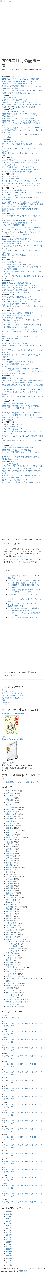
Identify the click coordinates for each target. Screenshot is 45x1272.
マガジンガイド (12, 983)
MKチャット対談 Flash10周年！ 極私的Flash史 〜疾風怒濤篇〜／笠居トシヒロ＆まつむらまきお (22, 91)
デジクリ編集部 (12, 992)
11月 (8, 1025)
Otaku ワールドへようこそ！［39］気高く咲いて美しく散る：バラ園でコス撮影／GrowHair (22, 302)
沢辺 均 (9, 895)
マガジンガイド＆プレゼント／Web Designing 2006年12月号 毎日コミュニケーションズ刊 (22, 325)
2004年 (9, 1251)
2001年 (9, 1258)
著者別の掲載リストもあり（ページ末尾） (19, 559)
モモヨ (8, 798)
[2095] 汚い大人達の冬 (10, 426)
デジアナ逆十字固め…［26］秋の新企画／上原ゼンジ (21, 104)
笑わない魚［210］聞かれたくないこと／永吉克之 (20, 287)
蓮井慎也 (9, 886)
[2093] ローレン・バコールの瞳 (13, 378)
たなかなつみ (16, 951)
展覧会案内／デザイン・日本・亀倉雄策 (16, 450)
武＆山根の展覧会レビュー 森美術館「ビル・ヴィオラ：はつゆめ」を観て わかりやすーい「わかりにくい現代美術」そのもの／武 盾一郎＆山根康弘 (22, 169)
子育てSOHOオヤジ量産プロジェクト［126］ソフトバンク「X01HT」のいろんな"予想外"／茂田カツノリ (22, 179)
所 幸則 (9, 865)
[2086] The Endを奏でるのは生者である (16, 239)
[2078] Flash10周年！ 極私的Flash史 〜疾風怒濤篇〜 (21, 79)
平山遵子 (9, 913)
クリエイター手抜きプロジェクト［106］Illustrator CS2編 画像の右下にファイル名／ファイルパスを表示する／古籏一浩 (22, 129)
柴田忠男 (9, 962)
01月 (3, 1017)
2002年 (9, 1256)
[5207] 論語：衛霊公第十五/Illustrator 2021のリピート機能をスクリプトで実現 (24, 590)
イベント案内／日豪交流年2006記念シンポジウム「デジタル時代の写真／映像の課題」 (22, 316)
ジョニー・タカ (12, 897)
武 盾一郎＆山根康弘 (13, 837)
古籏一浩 (9, 795)
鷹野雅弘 (9, 828)
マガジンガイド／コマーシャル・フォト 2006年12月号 (22, 299)
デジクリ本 (10, 1004)
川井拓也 (9, 883)
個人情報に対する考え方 (11, 697)
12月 (12, 1025)
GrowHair (9, 825)
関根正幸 (9, 937)
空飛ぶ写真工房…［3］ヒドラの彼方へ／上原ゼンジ (21, 475)
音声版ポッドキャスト (14, 999)
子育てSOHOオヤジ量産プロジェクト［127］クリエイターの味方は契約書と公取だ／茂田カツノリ (22, 291)
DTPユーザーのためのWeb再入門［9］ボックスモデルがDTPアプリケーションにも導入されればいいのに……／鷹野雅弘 (22, 391)
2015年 (9, 1225)
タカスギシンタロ (17, 941)
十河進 (8, 823)
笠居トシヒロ (11, 809)
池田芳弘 (9, 953)
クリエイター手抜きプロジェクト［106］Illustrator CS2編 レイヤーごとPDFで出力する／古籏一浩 (22, 228)
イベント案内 (11, 969)
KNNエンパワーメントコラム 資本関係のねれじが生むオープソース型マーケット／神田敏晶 (22, 233)
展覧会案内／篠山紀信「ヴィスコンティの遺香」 (19, 114)
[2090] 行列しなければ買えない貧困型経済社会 (19, 313)
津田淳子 (9, 862)
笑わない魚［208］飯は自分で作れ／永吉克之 (18, 107)
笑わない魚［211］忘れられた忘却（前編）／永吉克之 (22, 482)
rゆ (7, 805)
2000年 (9, 1260)
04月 (17, 1017)
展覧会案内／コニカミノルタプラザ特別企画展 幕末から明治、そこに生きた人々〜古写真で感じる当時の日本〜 (22, 122)
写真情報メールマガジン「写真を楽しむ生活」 (23, 782)
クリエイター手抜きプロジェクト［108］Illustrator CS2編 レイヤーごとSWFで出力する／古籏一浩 (22, 413)
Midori (8, 846)
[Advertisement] (22, 30)
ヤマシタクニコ (12, 830)
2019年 (9, 1216)
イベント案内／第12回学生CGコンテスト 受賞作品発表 (22, 466)
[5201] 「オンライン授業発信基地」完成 (23, 617)
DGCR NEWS (11, 791)
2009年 (9, 1239)
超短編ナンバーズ (12, 939)
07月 (31, 1023)
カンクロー (10, 927)
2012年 (9, 1232)
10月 (3, 1025)
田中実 (8, 960)
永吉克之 (9, 816)
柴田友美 (14, 944)
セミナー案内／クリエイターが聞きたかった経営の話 (21, 202)
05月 (22, 1023)
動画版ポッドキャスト (14, 1001)
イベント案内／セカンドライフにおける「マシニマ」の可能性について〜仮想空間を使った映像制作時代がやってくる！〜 (22, 470)
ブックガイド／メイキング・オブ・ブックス (22, 978)
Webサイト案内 (12, 985)
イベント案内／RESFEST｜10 (13, 225)
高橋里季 (9, 849)
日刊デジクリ (11, 1006)
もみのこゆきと (12, 876)
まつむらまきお (12, 807)
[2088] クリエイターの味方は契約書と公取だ (18, 283)
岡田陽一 (9, 869)
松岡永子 (14, 946)
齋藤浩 (8, 853)
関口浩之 (9, 918)
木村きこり (10, 955)
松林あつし (10, 855)
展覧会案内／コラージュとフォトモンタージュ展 (19, 116)
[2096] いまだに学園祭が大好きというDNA (17, 447)
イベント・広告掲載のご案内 (12, 695)
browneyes (10, 902)
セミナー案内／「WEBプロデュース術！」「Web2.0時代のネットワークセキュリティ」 (22, 193)
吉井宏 (8, 811)
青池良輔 (9, 842)
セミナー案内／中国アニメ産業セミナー (16, 264)
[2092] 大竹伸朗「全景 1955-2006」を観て (17, 361)
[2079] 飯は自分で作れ (10, 97)
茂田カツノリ (11, 818)
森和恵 (8, 890)
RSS (3, 700)
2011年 (9, 1235)
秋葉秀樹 (9, 888)
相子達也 (9, 858)
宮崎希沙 (9, 909)
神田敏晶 (9, 793)
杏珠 (8, 874)
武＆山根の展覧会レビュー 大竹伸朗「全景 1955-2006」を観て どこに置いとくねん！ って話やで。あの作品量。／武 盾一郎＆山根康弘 (22, 370)
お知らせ (14, 995)
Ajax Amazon (10, 675)
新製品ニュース (12, 976)
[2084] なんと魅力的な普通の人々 (14, 190)
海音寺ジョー (16, 948)
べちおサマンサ (12, 867)
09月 (40, 1023)
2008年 (9, 1242)
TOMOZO (10, 932)
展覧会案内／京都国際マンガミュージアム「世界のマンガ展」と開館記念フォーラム (22, 242)
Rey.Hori (9, 872)
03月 (12, 1017)
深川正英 (9, 839)
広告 (12, 997)
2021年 (9, 1212)
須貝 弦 (9, 844)
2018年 (9, 1219)
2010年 (9, 1237)
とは (12, 693)
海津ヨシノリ (11, 814)
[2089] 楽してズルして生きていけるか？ (16, 297)
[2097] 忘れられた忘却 (10, 463)
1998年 (9, 1265)
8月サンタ (10, 835)
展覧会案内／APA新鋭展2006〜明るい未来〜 (18, 118)
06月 (26, 1023)
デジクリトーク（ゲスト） (16, 967)
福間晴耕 (9, 920)
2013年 (9, 1230)
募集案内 (9, 988)
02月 (8, 1017)
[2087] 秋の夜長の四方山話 (11, 262)
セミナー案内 (11, 974)
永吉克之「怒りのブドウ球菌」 (13, 739)
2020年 (9, 1214)
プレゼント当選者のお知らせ (12, 424)
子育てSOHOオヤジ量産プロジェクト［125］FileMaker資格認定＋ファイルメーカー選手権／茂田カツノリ (22, 101)
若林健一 (9, 916)
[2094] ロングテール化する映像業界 (15, 403)
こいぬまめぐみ (12, 930)
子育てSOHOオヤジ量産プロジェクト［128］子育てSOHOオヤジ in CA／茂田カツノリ (21, 478)
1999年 (9, 1263)
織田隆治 (9, 911)
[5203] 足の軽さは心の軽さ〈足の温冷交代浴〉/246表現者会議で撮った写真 (23, 609)
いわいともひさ (12, 923)
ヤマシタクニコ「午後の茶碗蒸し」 (15, 713)
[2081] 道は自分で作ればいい (12, 141)
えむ (8, 881)
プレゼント (10, 990)
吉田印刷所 (23, 1271)
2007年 (9, 1244)
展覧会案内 (10, 971)
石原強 (8, 802)
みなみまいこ (11, 957)
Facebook (5, 702)
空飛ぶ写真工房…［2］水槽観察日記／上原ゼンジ (20, 285)
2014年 (9, 1228)
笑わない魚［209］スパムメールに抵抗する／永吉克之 (22, 183)
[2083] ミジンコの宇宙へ (11, 176)
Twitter (4, 704)
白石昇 (8, 832)
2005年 (9, 1249)
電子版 (4, 737)
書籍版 (4, 763)
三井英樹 (9, 800)
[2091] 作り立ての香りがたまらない (15, 343)
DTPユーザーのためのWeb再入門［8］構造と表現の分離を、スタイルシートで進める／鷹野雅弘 (22, 205)
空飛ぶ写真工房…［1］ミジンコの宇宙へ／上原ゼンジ (21, 185)
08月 (36, 1023)
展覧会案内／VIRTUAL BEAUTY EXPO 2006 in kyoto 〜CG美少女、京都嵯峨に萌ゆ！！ (19, 82)
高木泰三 (9, 879)
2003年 (9, 1253)
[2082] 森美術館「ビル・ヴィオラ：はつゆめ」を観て (21, 160)
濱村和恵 (9, 964)
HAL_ (8, 851)
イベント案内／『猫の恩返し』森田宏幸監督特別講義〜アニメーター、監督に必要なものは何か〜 (22, 381)
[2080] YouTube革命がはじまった (14, 111)
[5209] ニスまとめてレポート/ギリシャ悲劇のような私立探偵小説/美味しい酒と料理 (24, 581)
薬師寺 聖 (9, 893)
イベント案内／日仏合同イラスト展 (15, 429)
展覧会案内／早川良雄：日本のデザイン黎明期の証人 (21, 406)
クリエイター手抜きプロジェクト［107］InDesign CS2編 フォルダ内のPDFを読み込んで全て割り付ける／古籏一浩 (22, 331)
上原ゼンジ (10, 821)
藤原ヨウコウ (11, 934)
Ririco (8, 904)
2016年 (9, 1223)
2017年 (9, 1221)
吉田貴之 (9, 925)
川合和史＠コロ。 (12, 906)
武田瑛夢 (9, 860)
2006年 (9, 1246)
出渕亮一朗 (10, 900)
